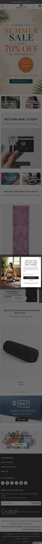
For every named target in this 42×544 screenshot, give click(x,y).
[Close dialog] (40, 258)
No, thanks (31, 280)
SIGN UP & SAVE (31, 277)
